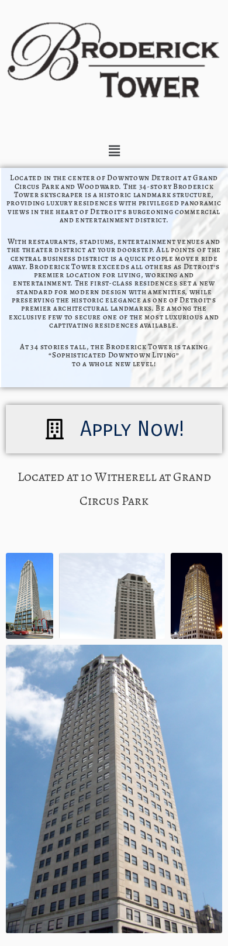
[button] (114, 151)
